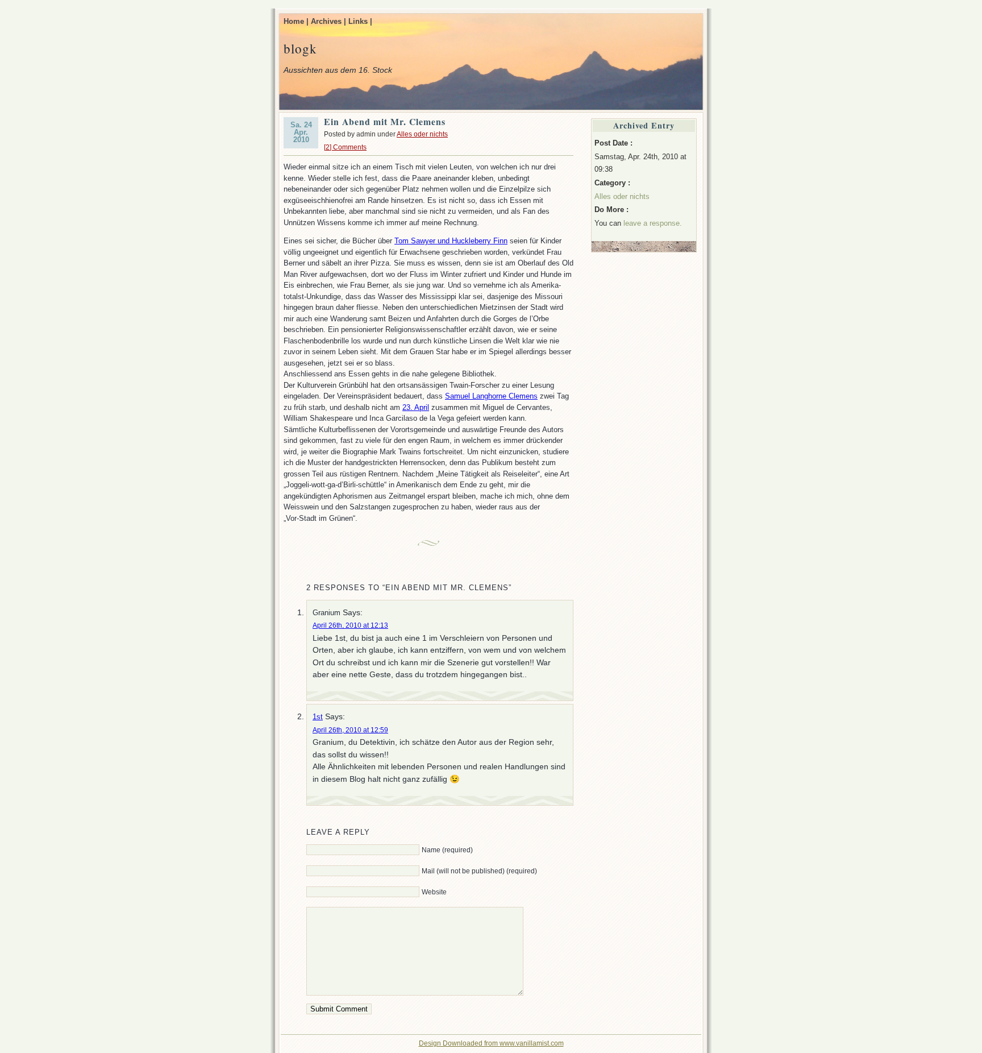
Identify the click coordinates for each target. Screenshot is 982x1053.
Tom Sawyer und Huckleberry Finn (450, 241)
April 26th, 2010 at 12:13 (350, 625)
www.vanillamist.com (532, 1043)
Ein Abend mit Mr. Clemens (385, 121)
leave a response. (652, 223)
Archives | (328, 21)
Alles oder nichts (422, 134)
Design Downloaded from (459, 1043)
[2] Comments (345, 147)
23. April (415, 407)
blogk (300, 48)
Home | (296, 21)
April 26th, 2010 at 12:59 (350, 730)
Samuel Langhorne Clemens (491, 396)
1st (318, 716)
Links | (360, 21)
